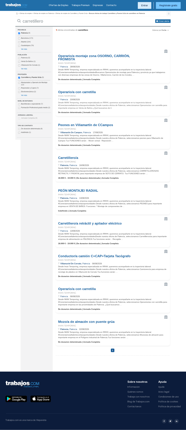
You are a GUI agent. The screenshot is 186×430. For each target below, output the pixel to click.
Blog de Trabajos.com (138, 402)
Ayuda (161, 387)
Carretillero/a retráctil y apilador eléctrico (90, 223)
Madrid (23, 42)
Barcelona (25, 38)
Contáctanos (134, 406)
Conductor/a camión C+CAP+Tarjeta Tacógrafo (94, 256)
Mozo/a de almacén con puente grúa (86, 321)
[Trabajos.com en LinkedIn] (176, 421)
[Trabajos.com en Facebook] (164, 421)
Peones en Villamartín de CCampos (85, 125)
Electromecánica (27, 92)
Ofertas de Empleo (58, 5)
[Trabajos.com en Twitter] (170, 421)
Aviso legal (163, 392)
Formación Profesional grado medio (35, 108)
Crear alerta (164, 21)
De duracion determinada (31, 129)
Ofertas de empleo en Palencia (43, 13)
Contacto (111, 5)
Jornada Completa (29, 118)
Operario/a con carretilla (77, 92)
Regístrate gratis (168, 5)
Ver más (24, 49)
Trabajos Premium (81, 5)
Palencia (24, 33)
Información (133, 387)
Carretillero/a (68, 157)
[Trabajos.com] (16, 7)
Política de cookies (168, 402)
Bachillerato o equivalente (32, 104)
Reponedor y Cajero (28, 88)
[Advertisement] (107, 41)
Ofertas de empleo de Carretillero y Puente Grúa (71, 13)
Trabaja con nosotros (138, 397)
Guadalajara (25, 45)
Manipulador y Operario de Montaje (34, 82)
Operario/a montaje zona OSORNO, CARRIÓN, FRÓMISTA (94, 57)
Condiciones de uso (168, 397)
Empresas (98, 5)
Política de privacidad (169, 406)
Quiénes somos (135, 392)
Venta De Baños (27, 61)
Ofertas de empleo (26, 13)
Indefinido (26, 132)
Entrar (144, 5)
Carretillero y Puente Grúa (31, 77)
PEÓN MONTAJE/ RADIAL (78, 190)
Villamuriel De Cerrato (29, 65)
